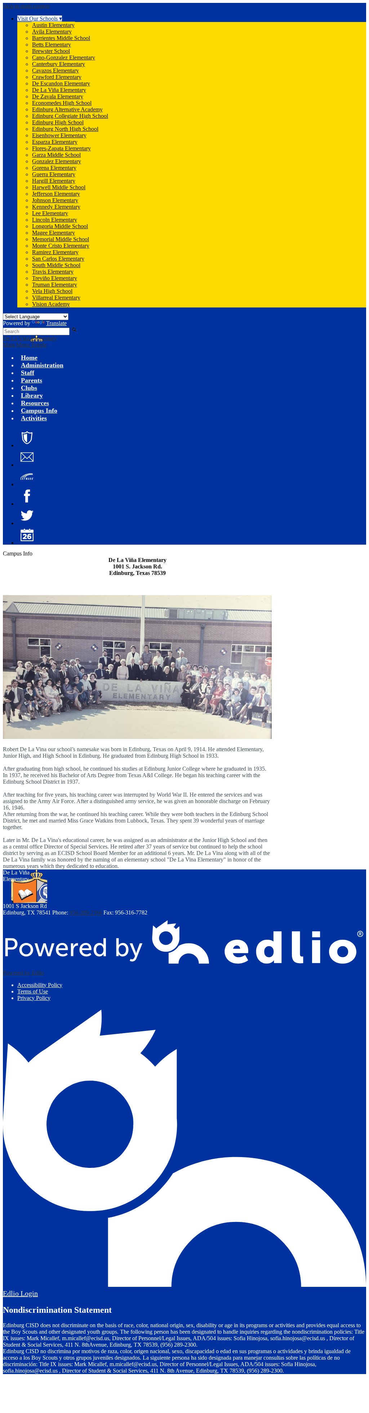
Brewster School (51, 51)
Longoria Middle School (60, 226)
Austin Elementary (53, 25)
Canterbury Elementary (58, 64)
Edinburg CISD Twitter (27, 515)
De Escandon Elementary (61, 83)
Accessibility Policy (39, 985)
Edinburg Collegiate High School (70, 116)
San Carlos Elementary (58, 259)
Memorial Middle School (60, 239)
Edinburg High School (58, 122)
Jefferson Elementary (56, 194)
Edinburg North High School (65, 129)
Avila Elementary (52, 31)
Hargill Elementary (53, 181)
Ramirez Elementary (55, 252)
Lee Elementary (50, 213)
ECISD (27, 437)
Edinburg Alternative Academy (67, 109)
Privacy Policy (33, 998)
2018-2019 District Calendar (27, 535)
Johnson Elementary (55, 200)
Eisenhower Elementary (59, 135)
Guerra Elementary (53, 174)
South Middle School (56, 265)
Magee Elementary (53, 233)
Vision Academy (51, 304)
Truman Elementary (54, 285)
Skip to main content (26, 6)
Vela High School (52, 291)
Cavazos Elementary (55, 70)
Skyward (27, 476)
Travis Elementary (53, 272)
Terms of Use (32, 991)
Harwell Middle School (58, 187)
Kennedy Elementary (56, 207)
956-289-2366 (86, 912)
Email (27, 457)
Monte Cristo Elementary (60, 246)
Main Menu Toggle (25, 345)
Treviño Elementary (54, 278)
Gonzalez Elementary (56, 161)
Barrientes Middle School (61, 38)
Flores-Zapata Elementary (61, 148)
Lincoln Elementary (54, 220)
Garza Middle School (56, 155)
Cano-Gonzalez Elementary (63, 57)
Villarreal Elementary (56, 297)
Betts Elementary (51, 44)
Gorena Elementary (54, 168)
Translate (56, 323)
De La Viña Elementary (59, 90)
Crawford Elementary (56, 77)
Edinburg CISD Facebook (27, 496)
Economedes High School (62, 103)
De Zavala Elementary (57, 96)
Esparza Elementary (54, 142)
